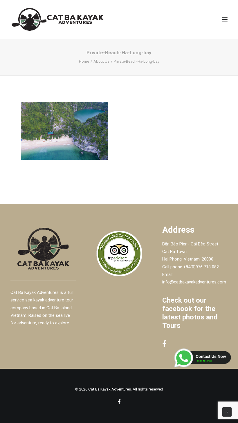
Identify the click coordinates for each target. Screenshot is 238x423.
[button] (224, 19)
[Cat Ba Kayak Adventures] (57, 19)
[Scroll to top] (227, 411)
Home (84, 61)
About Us (101, 61)
